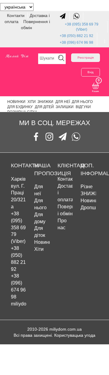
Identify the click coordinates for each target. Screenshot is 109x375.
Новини (89, 200)
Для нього (82, 102)
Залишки (65, 107)
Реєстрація (86, 57)
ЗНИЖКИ (45, 102)
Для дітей (44, 107)
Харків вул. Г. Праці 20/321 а (18, 192)
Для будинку (20, 107)
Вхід (91, 72)
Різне (87, 186)
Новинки (16, 102)
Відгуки (83, 107)
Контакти (16, 15)
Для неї (62, 102)
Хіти (32, 102)
